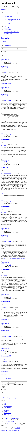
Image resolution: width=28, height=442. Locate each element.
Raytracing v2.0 (6, 301)
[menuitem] (13, 19)
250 (10, 62)
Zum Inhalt (3, 9)
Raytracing (5, 38)
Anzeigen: (4, 382)
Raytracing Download (6, 83)
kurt (2, 133)
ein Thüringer (4, 89)
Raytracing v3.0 (6, 356)
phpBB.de (17, 428)
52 (9, 90)
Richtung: (14, 384)
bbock (2, 61)
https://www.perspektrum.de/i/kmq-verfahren (14, 258)
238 (10, 135)
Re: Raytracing (5, 139)
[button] (4, 56)
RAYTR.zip (4, 193)
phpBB (8, 424)
